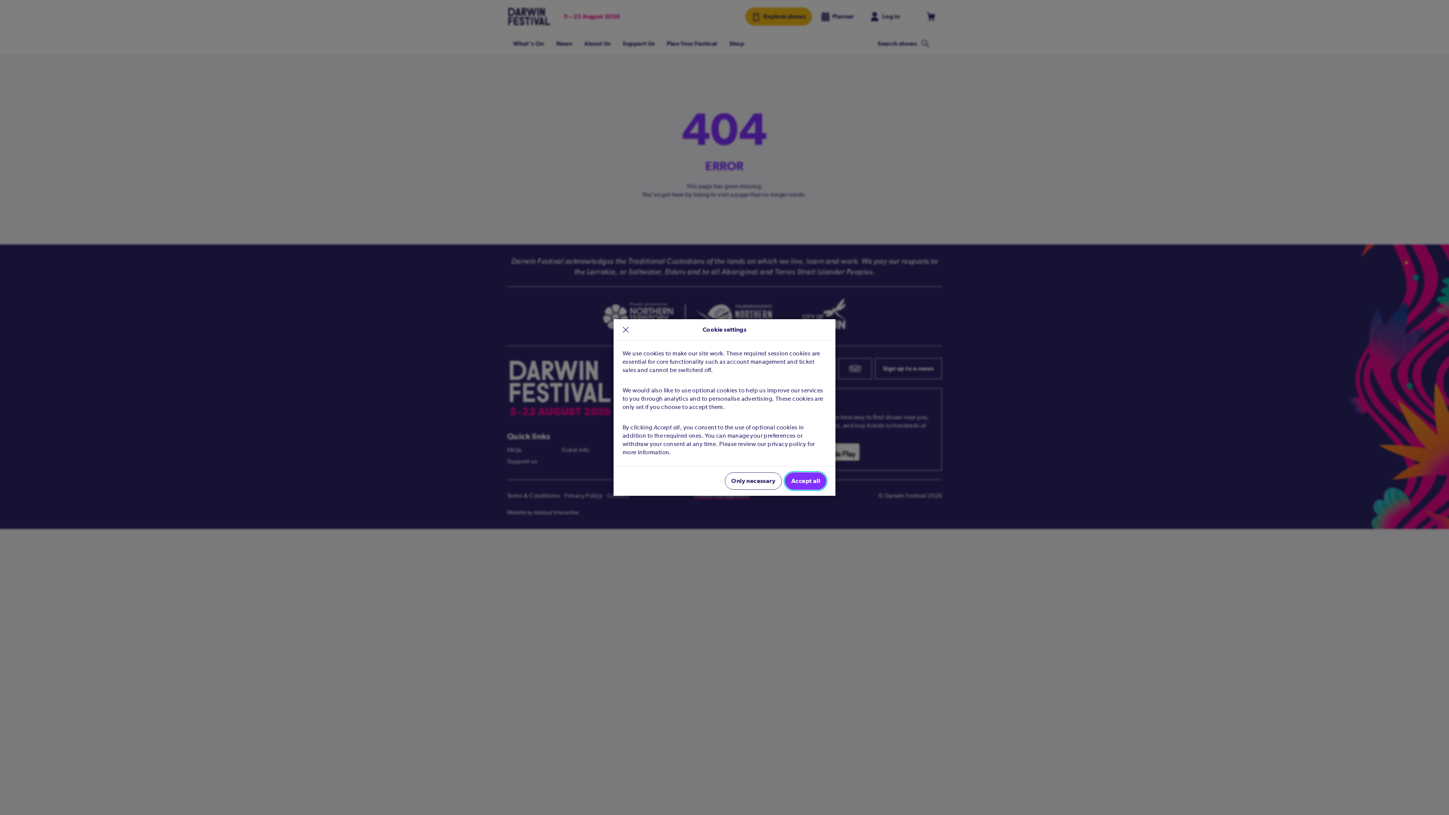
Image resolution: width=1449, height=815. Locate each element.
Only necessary (753, 480)
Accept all (805, 480)
